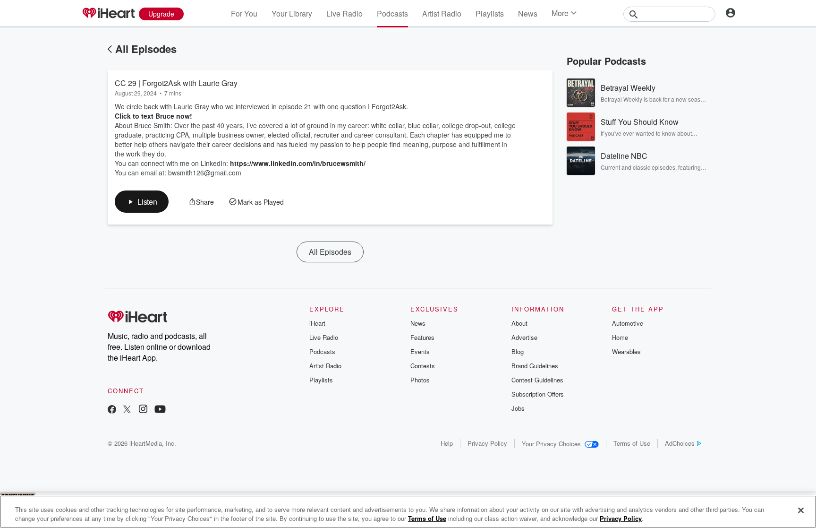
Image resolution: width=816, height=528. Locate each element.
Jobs (518, 408)
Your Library (292, 13)
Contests (422, 365)
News (527, 13)
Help (447, 443)
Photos (420, 379)
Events (420, 351)
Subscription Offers (537, 394)
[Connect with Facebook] (112, 410)
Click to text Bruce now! (153, 116)
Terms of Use (631, 443)
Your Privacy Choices (551, 443)
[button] (142, 201)
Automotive (627, 323)
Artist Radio (441, 13)
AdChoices (680, 443)
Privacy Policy (487, 443)
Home (620, 337)
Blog (517, 351)
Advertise (524, 337)
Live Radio (344, 13)
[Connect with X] (127, 410)
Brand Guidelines (534, 365)
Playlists (490, 13)
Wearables (626, 351)
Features (422, 337)
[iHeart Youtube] (160, 410)
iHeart (317, 323)
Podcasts (392, 13)
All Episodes (146, 48)
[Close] (800, 510)
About (519, 323)
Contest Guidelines (537, 379)
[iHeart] (108, 13)
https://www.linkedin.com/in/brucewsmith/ (298, 163)
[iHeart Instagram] (143, 410)
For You (244, 13)
